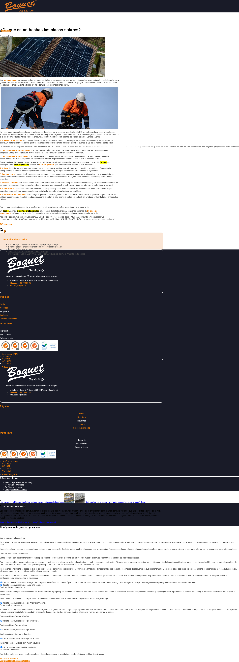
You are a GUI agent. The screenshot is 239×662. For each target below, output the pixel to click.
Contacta (53, 24)
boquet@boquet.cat (18, 285)
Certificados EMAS (10, 354)
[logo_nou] (20, 12)
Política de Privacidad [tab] (9, 650)
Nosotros (4, 308)
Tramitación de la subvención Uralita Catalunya (28, 251)
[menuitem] (81, 30)
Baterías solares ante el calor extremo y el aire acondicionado (35, 247)
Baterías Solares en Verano (20, 249)
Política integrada (9, 474)
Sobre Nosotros (30, 24)
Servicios (14, 24)
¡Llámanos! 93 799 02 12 (20, 283)
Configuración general (46, 522)
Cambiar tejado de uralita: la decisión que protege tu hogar (33, 244)
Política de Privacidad (9, 658)
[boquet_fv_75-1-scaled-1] (52, 76)
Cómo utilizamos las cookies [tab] (12, 538)
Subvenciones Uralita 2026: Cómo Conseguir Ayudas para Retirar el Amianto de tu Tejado (46, 254)
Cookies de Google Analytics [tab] (12, 587)
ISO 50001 (6, 356)
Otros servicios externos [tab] (11, 605)
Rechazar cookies (29, 522)
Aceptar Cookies (7, 661)
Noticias (3, 36)
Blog (44, 24)
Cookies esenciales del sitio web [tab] (14, 553)
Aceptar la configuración (10, 522)
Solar (10, 36)
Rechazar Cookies (22, 661)
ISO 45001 (6, 471)
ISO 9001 (6, 359)
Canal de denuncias (8, 318)
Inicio (4, 24)
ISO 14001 (6, 361)
